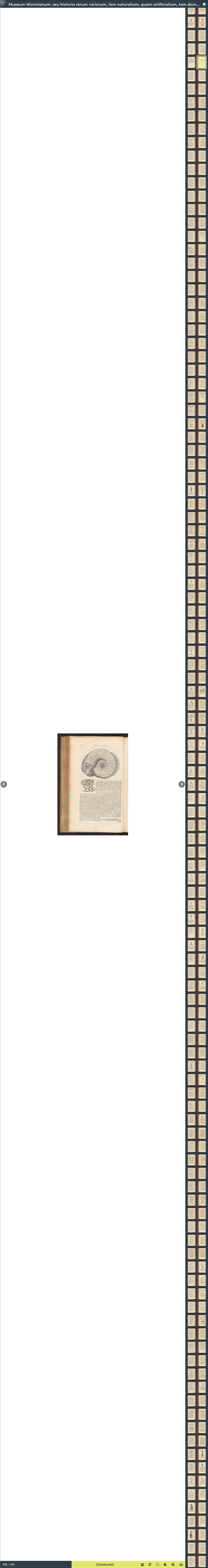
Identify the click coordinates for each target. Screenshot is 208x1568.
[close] (204, 4)
